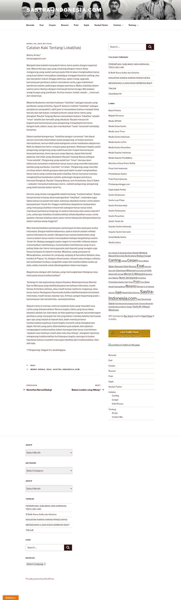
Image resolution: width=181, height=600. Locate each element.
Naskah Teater (101, 25)
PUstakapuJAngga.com (119, 184)
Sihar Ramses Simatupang (124, 303)
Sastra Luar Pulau (116, 200)
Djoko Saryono (115, 266)
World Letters (114, 242)
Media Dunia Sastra (117, 126)
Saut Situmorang (144, 299)
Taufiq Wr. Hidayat (141, 306)
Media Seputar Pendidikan (120, 158)
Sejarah (111, 303)
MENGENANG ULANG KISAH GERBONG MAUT (130, 83)
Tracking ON (137, 336)
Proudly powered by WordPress (40, 579)
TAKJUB (112, 88)
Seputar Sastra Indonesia (119, 226)
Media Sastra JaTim (117, 142)
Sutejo (129, 307)
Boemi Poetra (114, 110)
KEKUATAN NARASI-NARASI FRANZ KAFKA (129, 78)
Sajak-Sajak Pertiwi (117, 189)
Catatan (117, 25)
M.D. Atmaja (118, 274)
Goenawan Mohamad (125, 270)
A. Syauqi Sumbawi (125, 253)
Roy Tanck (128, 316)
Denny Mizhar (143, 261)
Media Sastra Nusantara (119, 147)
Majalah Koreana (116, 115)
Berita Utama (130, 256)
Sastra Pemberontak (117, 205)
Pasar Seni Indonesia (117, 168)
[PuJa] (115, 413)
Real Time (128, 336)
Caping (124, 261)
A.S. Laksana (113, 253)
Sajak (86, 25)
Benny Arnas (38, 369)
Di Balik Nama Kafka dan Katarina (123, 72)
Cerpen (52, 25)
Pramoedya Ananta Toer (118, 282)
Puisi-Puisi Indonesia (117, 179)
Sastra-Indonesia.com (64, 10)
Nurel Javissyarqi (128, 277)
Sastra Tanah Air (115, 221)
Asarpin (135, 253)
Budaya (140, 255)
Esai (42, 25)
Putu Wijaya (144, 282)
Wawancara (113, 310)
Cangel (147, 256)
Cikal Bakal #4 (114, 93)
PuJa (49, 44)
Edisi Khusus (130, 266)
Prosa (131, 282)
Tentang (132, 25)
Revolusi (140, 286)
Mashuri (115, 278)
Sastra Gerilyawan (116, 195)
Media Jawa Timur (116, 131)
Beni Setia (120, 256)
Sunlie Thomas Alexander (143, 303)
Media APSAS (114, 121)
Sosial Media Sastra (117, 237)
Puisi (76, 25)
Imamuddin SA (141, 271)
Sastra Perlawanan (117, 210)
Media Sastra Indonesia (119, 137)
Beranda (30, 25)
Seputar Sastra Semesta (119, 232)
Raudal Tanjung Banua (116, 287)
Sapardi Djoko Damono (131, 293)
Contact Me (117, 417)
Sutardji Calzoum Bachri (117, 307)
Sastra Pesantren (116, 216)
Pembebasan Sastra (117, 174)
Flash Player (146, 316)
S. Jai (145, 287)
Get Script (120, 336)
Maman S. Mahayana (134, 274)
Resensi (64, 25)
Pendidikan (142, 278)
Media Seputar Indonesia (119, 152)
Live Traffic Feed (129, 332)
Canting (114, 260)
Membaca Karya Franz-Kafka (121, 163)
